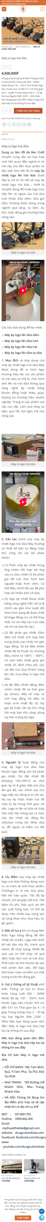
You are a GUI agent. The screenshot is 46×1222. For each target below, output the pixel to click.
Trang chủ (7, 46)
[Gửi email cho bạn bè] (19, 124)
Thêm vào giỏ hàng (28, 110)
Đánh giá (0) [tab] (8, 139)
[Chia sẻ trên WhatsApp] (4, 124)
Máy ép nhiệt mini (32, 1178)
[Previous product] (9, 67)
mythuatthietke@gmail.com (21, 1128)
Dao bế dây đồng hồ (11, 1178)
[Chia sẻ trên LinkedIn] (29, 124)
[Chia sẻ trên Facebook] (9, 124)
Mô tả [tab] (5, 134)
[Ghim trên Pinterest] (24, 124)
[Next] (44, 1174)
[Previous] (1, 1174)
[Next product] (4, 67)
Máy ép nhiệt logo (33, 118)
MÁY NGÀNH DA (23, 46)
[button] (4, 9)
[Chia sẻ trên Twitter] (14, 124)
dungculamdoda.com (29, 1133)
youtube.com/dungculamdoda (23, 1146)
